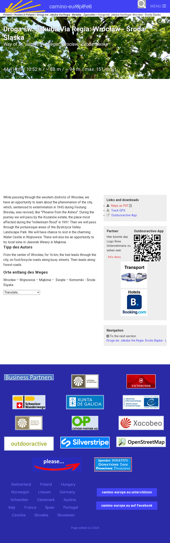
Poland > (8, 14)
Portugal (70, 507)
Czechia (19, 515)
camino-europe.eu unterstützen (127, 492)
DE (77, 6)
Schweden (19, 499)
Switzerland (21, 484)
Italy (11, 507)
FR (84, 6)
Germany (67, 492)
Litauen (44, 492)
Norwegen (20, 492)
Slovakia (41, 515)
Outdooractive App (123, 215)
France (30, 507)
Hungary (68, 484)
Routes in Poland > (25, 14)
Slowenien (66, 515)
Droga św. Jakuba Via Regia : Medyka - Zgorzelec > (67, 14)
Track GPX (117, 210)
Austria (69, 499)
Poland (46, 484)
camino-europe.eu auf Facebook (126, 505)
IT (90, 6)
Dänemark (46, 499)
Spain (50, 507)
